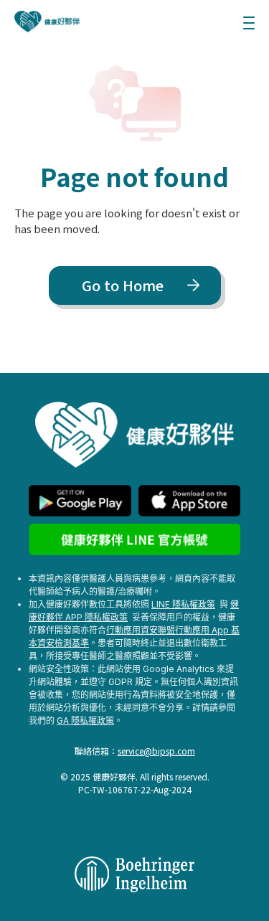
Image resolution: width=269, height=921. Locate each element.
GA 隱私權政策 (85, 720)
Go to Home (123, 285)
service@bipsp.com (156, 751)
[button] (249, 21)
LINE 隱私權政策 (183, 604)
